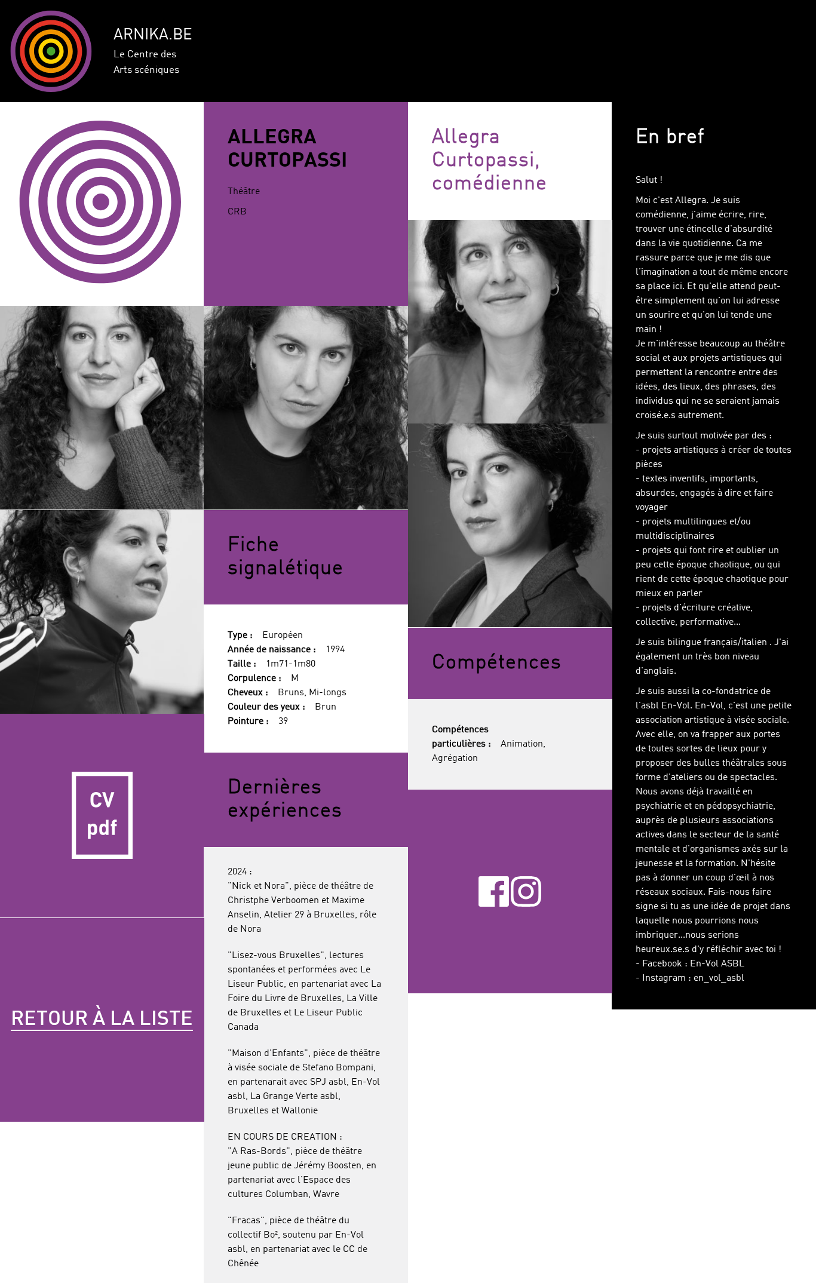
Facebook (493, 891)
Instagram (526, 891)
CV (102, 816)
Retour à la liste (102, 1019)
